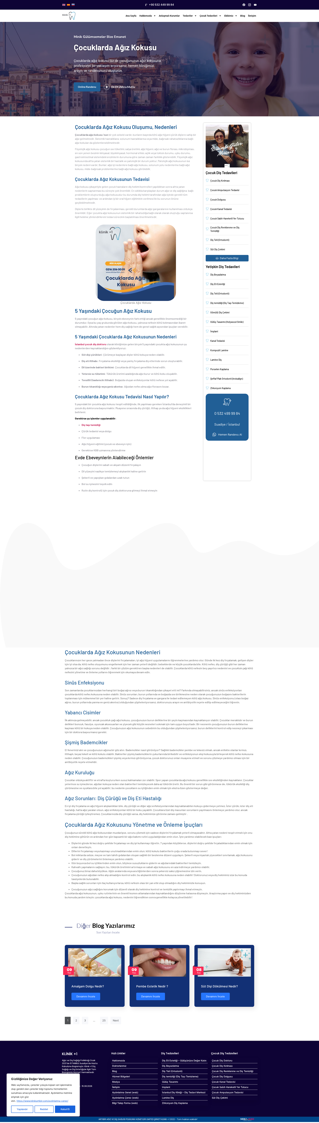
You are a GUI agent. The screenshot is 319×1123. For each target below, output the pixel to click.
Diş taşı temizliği (91, 424)
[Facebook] (244, 4)
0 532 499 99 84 (227, 413)
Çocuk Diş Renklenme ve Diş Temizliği (232, 1071)
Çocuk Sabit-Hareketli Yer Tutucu (230, 1087)
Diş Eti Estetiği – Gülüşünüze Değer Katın (184, 1060)
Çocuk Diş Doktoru (222, 1060)
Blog (242, 15)
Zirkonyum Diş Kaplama (175, 1103)
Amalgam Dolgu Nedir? (87, 986)
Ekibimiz (228, 15)
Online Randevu (87, 86)
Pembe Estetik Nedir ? (152, 986)
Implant (166, 1087)
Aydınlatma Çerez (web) (125, 1097)
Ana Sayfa (131, 15)
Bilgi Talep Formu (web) (125, 1103)
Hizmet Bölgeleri (121, 1076)
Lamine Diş (168, 1097)
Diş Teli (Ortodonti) (172, 1071)
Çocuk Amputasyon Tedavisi (227, 1092)
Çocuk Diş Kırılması (222, 1065)
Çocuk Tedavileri (208, 15)
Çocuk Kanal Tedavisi (223, 1081)
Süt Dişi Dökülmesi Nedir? (219, 986)
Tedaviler (188, 15)
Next (116, 1020)
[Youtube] (255, 4)
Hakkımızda (145, 15)
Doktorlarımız (119, 1065)
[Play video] (107, 87)
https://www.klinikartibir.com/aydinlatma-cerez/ (42, 1100)
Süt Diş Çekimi (220, 1097)
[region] (43, 1095)
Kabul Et (65, 1109)
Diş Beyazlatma (170, 1065)
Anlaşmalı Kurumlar (169, 15)
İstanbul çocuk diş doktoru (90, 344)
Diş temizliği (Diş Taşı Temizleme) (180, 1076)
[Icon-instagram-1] (249, 4)
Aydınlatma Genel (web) (125, 1092)
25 (104, 1020)
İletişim (252, 15)
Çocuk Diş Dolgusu (222, 1076)
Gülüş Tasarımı (170, 1081)
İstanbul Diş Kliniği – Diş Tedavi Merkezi (183, 1092)
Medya (116, 1081)
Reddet (44, 1109)
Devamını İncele (85, 996)
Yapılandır (22, 1109)
